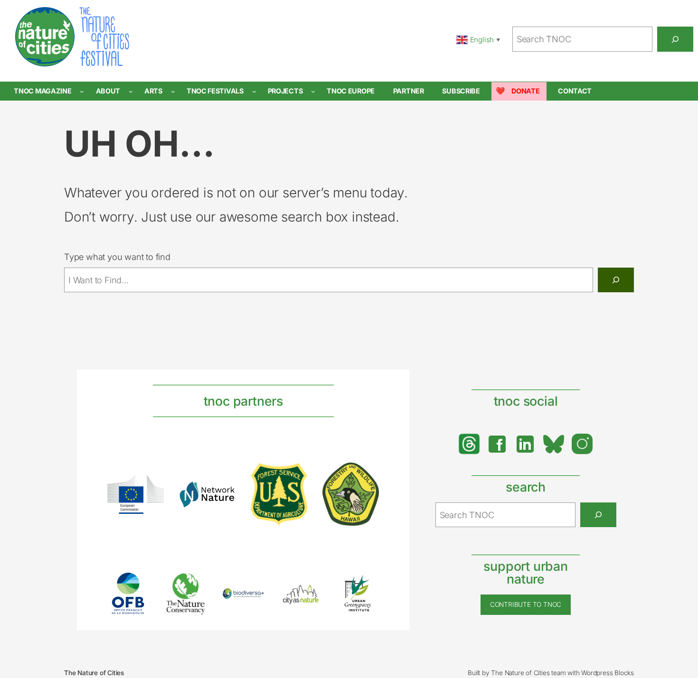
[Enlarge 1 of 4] (151, 487)
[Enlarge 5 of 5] (366, 584)
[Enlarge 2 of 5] (194, 584)
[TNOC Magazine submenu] (82, 91)
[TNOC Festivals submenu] (254, 91)
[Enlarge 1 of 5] (137, 584)
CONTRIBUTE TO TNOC (525, 604)
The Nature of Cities (94, 673)
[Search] (675, 39)
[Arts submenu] (173, 91)
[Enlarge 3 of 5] (252, 600)
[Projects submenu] (313, 91)
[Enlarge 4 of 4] (366, 475)
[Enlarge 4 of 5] (309, 593)
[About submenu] (131, 91)
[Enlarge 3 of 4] (295, 475)
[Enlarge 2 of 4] (223, 493)
